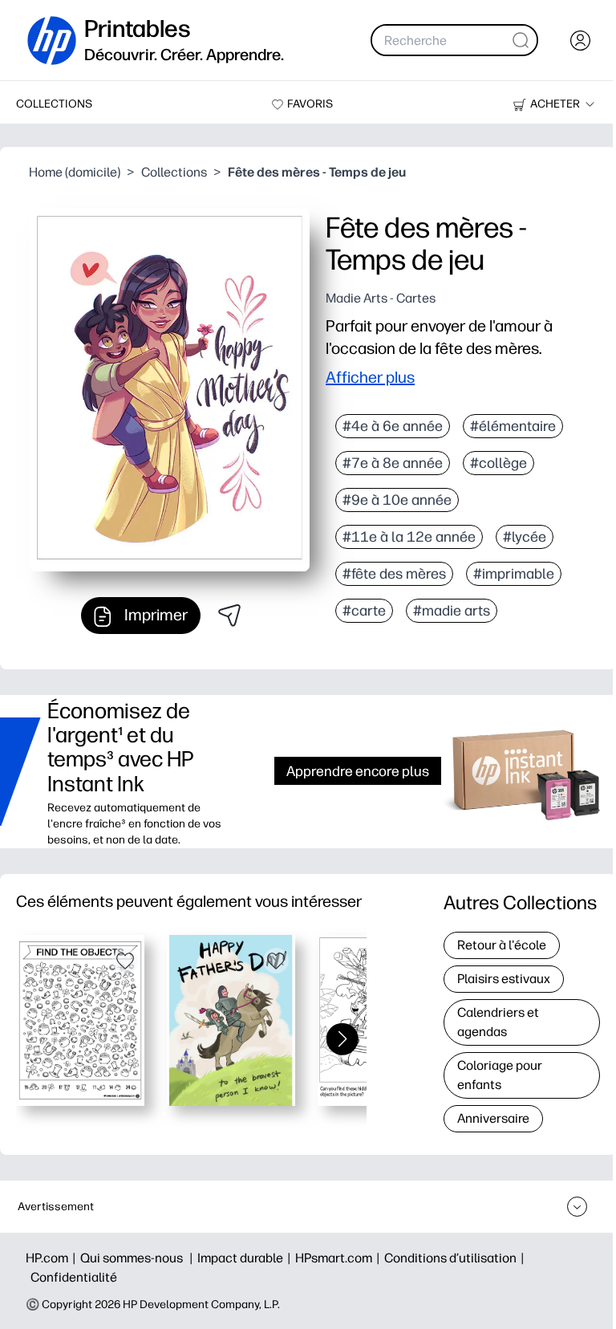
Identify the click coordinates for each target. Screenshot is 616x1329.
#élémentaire (513, 426)
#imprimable (513, 574)
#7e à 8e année (392, 463)
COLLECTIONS (54, 104)
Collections (174, 172)
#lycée (524, 537)
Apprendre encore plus (357, 770)
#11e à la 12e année (409, 537)
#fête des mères (394, 574)
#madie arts (451, 611)
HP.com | (53, 1258)
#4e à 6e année (392, 426)
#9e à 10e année (397, 500)
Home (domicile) (74, 172)
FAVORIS (310, 104)
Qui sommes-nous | (138, 1258)
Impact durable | (246, 1258)
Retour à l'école (501, 945)
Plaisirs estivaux (503, 978)
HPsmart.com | (339, 1258)
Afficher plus (370, 377)
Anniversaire (493, 1118)
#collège (498, 463)
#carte (364, 611)
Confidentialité (73, 1277)
